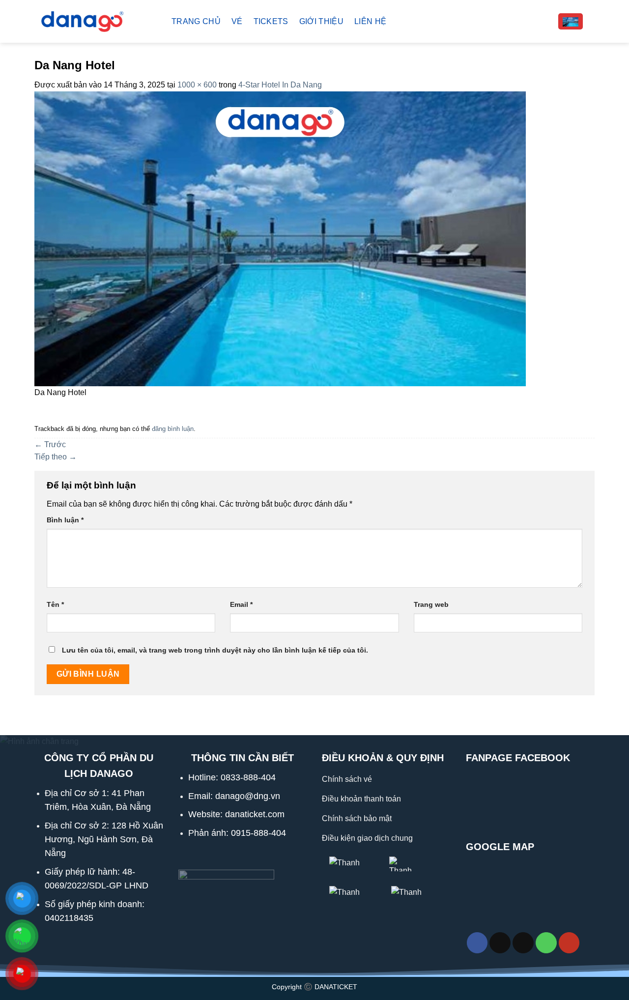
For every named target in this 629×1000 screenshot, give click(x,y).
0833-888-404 (248, 777)
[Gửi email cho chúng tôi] (523, 942)
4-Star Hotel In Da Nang (280, 85)
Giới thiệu (321, 21)
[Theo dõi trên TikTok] (500, 942)
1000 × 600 (197, 85)
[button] (570, 21)
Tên (55, 604)
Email (241, 604)
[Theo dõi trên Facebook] (477, 942)
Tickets (271, 21)
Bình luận (65, 520)
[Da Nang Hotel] (280, 238)
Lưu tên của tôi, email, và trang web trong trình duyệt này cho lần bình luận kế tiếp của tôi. (215, 650)
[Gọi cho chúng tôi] (546, 942)
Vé (237, 21)
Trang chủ (196, 21)
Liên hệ (370, 21)
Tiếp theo (55, 457)
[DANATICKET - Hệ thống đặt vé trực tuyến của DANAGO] (95, 21)
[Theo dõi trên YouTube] (569, 942)
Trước (50, 444)
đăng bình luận (173, 428)
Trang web (431, 604)
